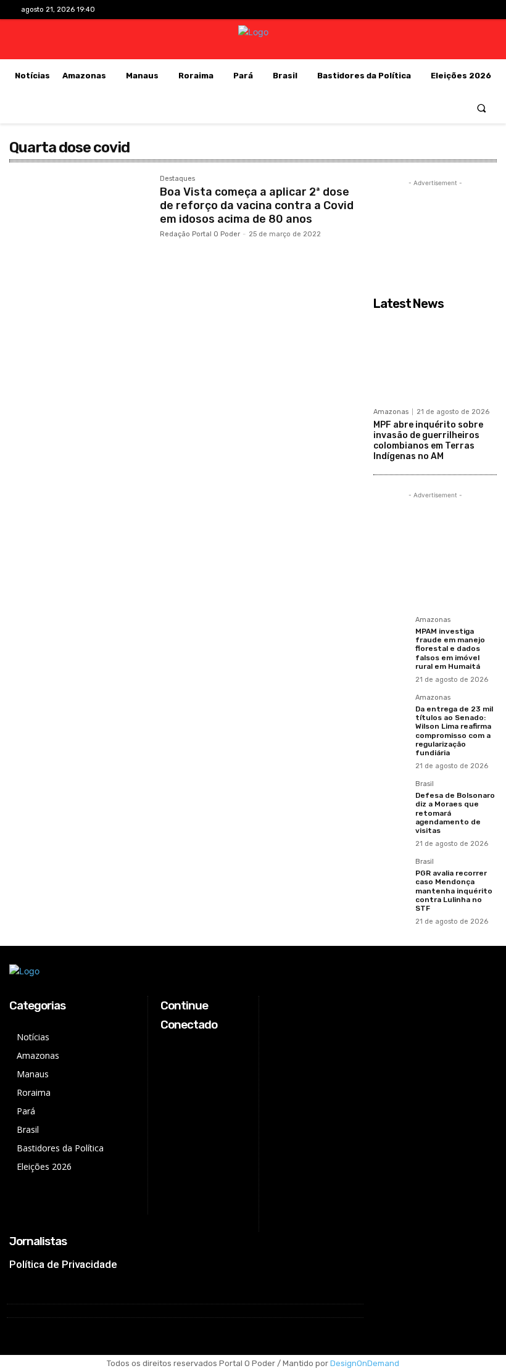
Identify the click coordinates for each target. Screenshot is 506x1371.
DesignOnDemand (364, 1363)
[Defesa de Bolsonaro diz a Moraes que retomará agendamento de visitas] (390, 798)
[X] (456, 9)
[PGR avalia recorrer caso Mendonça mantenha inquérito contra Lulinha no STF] (390, 875)
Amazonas (391, 411)
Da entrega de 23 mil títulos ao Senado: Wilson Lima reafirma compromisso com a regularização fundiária (454, 731)
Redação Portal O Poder (200, 234)
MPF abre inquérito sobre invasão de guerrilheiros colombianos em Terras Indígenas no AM (428, 440)
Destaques (177, 179)
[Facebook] (417, 9)
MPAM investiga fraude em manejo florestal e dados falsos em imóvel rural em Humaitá (450, 649)
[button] (481, 107)
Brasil (424, 784)
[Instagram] (436, 9)
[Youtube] (475, 9)
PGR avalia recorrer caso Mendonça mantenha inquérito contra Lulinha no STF (453, 891)
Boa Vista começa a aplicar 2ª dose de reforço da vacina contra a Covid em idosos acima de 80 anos (257, 205)
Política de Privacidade (63, 1264)
